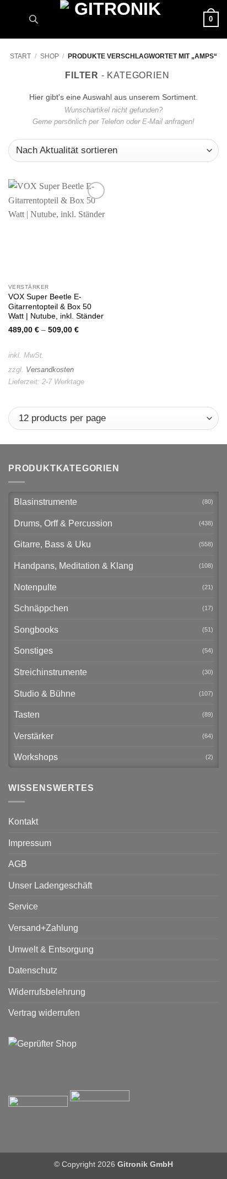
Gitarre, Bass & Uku (52, 544)
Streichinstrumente (50, 672)
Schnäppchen (41, 608)
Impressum (29, 843)
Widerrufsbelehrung (46, 992)
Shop (49, 56)
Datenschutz (32, 970)
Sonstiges (33, 650)
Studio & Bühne (44, 693)
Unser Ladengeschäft (50, 885)
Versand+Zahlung (43, 928)
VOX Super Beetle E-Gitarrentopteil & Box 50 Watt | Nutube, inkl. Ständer (56, 306)
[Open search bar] (33, 19)
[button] (14, 19)
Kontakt (23, 821)
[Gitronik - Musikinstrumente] (113, 19)
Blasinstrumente (45, 502)
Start (20, 56)
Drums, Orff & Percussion (63, 523)
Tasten (27, 714)
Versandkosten (50, 369)
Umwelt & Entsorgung (51, 949)
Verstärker (33, 736)
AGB (17, 864)
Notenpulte (35, 587)
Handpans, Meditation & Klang (73, 565)
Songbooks (36, 629)
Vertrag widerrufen (44, 1013)
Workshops (36, 757)
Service (23, 906)
